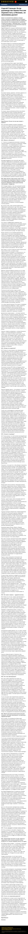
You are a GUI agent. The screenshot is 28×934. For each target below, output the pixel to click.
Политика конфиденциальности (7, 929)
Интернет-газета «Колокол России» (7, 927)
